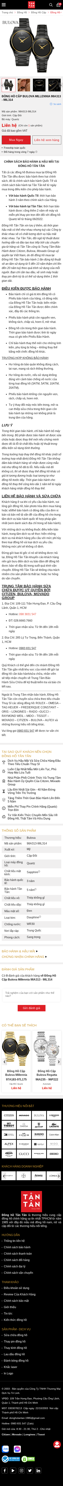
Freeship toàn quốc (14, 147)
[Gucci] (24, 1153)
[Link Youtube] (13, 1471)
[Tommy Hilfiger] (9, 1134)
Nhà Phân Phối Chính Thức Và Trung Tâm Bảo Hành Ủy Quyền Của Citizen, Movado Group (34, 781)
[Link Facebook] (4, 1471)
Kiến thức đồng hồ (15, 1319)
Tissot (41, 1434)
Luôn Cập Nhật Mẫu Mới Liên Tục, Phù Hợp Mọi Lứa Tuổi (32, 771)
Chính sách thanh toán (18, 1253)
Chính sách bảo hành (17, 1247)
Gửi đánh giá (31, 1008)
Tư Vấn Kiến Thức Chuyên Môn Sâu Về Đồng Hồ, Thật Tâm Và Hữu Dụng (33, 817)
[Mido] (54, 1144)
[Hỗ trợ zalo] (5, 1449)
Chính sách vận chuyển (18, 1272)
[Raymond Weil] (39, 1153)
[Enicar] (9, 1153)
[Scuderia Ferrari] (39, 1125)
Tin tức (8, 1313)
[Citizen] (9, 1115)
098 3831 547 (27, 614)
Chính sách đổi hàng (17, 1260)
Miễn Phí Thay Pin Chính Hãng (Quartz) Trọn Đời (32, 808)
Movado (17, 1434)
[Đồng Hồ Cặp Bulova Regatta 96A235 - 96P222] (16, 1062)
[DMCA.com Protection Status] (28, 1461)
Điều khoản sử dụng (16, 1288)
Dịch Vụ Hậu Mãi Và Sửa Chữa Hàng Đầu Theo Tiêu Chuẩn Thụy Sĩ (34, 762)
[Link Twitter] (30, 1471)
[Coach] (24, 1134)
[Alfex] (9, 1144)
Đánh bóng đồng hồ (16, 1360)
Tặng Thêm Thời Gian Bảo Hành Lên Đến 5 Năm (34, 800)
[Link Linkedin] (38, 1471)
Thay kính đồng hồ (15, 1347)
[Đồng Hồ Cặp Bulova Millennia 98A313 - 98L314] (31, 74)
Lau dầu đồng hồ (14, 1354)
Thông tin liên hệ (14, 1240)
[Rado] (39, 1134)
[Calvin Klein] (54, 1134)
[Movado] (24, 1115)
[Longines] (54, 1115)
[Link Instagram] (21, 1471)
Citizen (6, 1434)
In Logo (8, 1373)
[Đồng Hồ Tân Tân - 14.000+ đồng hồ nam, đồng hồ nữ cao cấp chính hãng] (31, 4)
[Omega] (24, 1125)
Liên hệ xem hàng (46, 140)
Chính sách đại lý (14, 1266)
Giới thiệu (10, 1307)
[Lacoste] (54, 1125)
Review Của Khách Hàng (20, 1294)
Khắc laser (10, 1367)
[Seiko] (54, 1153)
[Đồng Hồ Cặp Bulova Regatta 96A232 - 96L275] (46, 1062)
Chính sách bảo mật (16, 1300)
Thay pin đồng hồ (15, 1341)
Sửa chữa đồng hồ (15, 1335)
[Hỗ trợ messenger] (17, 1449)
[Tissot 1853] (9, 1125)
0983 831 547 (18, 1423)
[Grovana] (24, 1144)
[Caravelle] (39, 1144)
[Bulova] (39, 1115)
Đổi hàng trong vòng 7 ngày (19, 151)
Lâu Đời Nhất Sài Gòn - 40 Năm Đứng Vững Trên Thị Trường (31, 791)
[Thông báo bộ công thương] (11, 1461)
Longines (29, 1434)
